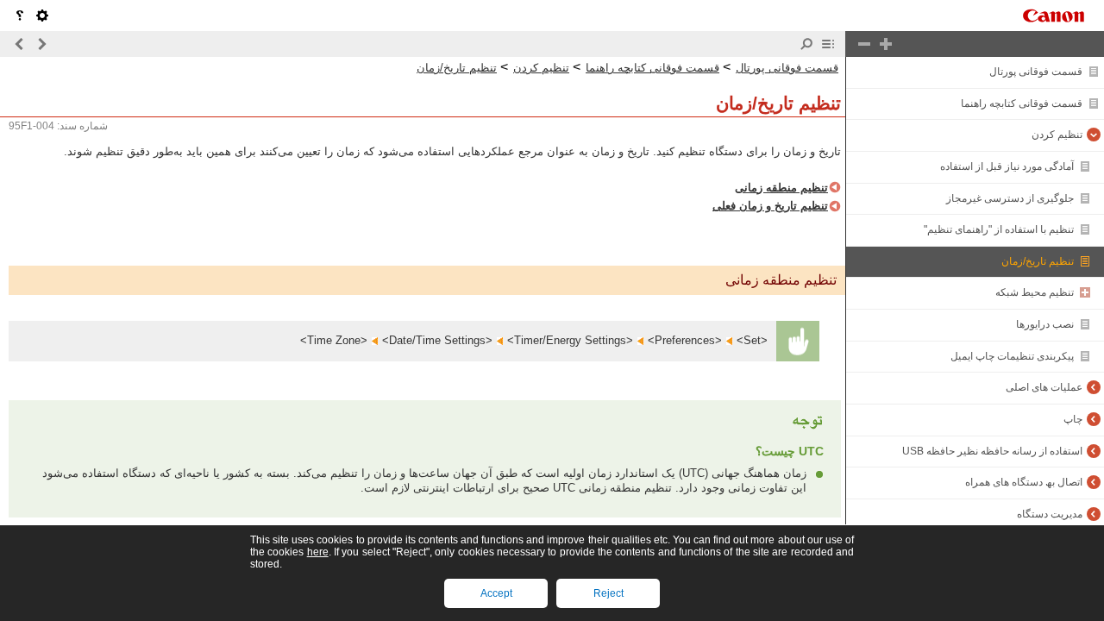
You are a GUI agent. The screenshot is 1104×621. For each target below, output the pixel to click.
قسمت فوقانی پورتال (1035, 72)
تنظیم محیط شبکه (1034, 292)
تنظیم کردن (1057, 135)
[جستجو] (806, 43)
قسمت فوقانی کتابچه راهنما (1021, 103)
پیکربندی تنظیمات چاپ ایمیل (1012, 356)
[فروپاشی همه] (864, 43)
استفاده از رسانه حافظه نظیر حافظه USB (992, 451)
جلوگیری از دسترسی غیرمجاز (1010, 198)
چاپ (1072, 419)
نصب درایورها (1045, 324)
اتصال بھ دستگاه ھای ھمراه (1023, 482)
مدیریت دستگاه (1049, 514)
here (318, 552)
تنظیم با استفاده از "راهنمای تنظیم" (999, 229)
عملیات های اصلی (1044, 387)
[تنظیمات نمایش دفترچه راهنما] (42, 15)
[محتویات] (828, 43)
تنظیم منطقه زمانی (781, 187)
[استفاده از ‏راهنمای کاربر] (19, 15)
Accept (496, 593)
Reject (608, 593)
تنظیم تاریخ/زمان (1037, 261)
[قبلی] (41, 43)
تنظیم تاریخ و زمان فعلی (770, 205)
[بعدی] (19, 43)
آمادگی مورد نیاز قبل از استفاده (1007, 166)
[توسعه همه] (885, 43)
